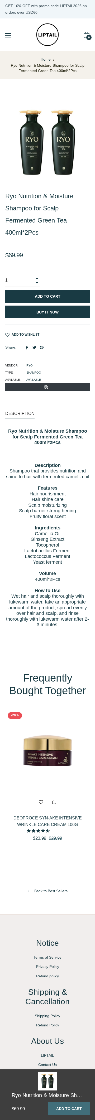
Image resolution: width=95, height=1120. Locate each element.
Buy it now (47, 312)
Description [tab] (20, 413)
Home (46, 59)
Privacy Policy (47, 966)
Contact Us (47, 1065)
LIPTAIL (47, 1055)
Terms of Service (47, 957)
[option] (47, 784)
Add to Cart (69, 1109)
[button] (39, 831)
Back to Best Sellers (50, 891)
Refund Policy (47, 1025)
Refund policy (47, 976)
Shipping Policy (47, 1016)
